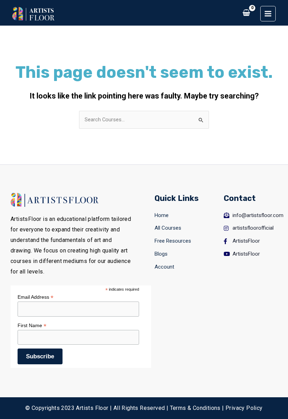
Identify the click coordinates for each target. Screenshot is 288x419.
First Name (32, 325)
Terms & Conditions (195, 408)
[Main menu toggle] (268, 13)
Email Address (35, 297)
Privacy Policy (244, 408)
